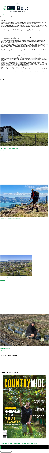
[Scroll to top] (1, 450)
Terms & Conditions (26, 443)
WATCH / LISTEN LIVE (8, 9)
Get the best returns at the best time (9, 148)
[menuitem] (26, 12)
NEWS (4, 7)
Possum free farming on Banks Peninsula (10, 218)
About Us (2, 443)
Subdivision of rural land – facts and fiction (11, 277)
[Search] (6, 16)
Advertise (7, 443)
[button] (4, 12)
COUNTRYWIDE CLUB (8, 10)
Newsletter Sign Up (17, 443)
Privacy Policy (34, 443)
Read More (2, 150)
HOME (4, 6)
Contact (11, 443)
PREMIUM (5, 8)
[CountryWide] (26, 2)
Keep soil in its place (5, 348)
